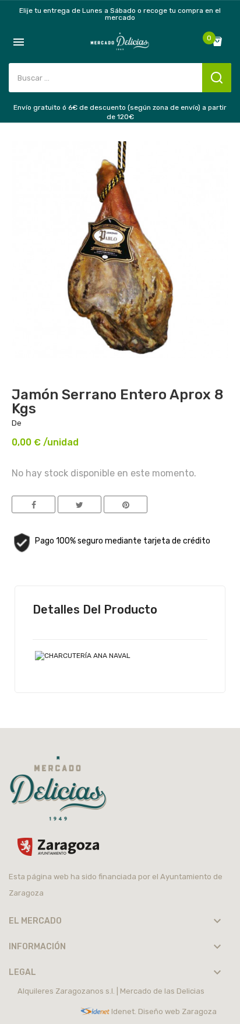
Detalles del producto (95, 609)
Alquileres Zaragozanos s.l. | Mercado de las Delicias (110, 991)
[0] (220, 42)
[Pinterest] (125, 504)
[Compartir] (33, 504)
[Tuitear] (79, 504)
